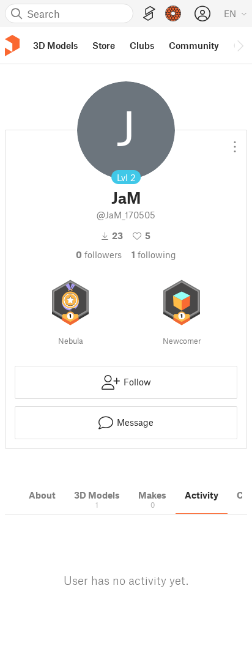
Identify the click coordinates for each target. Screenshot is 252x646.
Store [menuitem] (103, 45)
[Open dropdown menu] (235, 142)
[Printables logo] (12, 45)
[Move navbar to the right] (240, 45)
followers (99, 254)
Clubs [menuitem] (142, 45)
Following (154, 254)
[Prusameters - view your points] (173, 13)
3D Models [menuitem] (55, 45)
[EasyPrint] (149, 13)
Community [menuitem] (194, 45)
